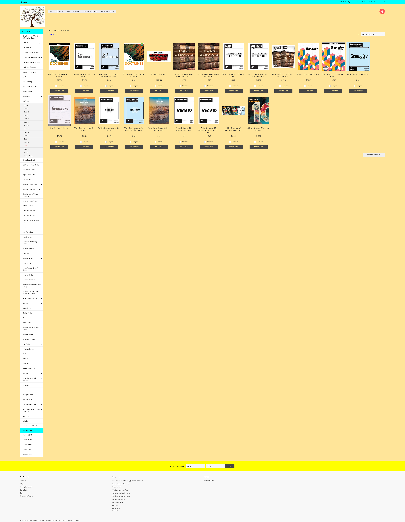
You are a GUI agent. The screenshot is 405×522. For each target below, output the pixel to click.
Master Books (27, 313)
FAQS (61, 11)
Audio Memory (27, 82)
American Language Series (31, 62)
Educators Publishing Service (30, 243)
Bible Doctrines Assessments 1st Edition (84, 75)
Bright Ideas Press (29, 175)
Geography (26, 253)
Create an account (379, 2)
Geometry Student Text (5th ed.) (308, 74)
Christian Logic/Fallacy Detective (30, 195)
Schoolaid (26, 385)
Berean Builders (28, 91)
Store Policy (87, 11)
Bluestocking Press (29, 170)
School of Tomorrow (29, 390)
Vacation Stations (29, 156)
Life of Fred (26, 303)
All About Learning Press (31, 53)
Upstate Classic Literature (31, 404)
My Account (351, 2)
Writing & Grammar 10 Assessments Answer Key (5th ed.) (208, 130)
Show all (115, 511)
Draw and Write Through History (31, 221)
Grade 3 (26, 122)
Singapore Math (28, 395)
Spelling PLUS (27, 400)
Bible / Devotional (29, 160)
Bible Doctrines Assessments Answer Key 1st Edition (108, 75)
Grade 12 (26, 152)
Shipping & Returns (107, 11)
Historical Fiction (28, 275)
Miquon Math (27, 323)
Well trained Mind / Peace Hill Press (31, 410)
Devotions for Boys (29, 211)
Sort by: (357, 34)
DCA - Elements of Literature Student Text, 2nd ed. (183, 75)
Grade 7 (26, 136)
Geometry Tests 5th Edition (59, 128)
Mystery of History (29, 339)
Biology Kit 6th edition (158, 74)
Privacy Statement (73, 11)
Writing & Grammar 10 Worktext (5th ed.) (258, 129)
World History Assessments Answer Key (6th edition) (133, 129)
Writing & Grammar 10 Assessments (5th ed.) (183, 129)
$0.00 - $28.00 (27, 435)
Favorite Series (28, 258)
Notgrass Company (29, 349)
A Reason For (27, 48)
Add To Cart (59, 91)
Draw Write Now (28, 232)
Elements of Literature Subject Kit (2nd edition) (282, 75)
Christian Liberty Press (30, 184)
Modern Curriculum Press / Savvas (31, 329)
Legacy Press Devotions (30, 298)
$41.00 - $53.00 (28, 445)
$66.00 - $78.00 (28, 454)
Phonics (25, 373)
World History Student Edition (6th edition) (158, 129)
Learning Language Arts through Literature (31, 293)
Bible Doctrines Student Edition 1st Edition (133, 75)
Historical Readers (29, 280)
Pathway (25, 359)
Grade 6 (26, 132)
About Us (52, 11)
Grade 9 (26, 142)
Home (49, 30)
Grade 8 (26, 139)
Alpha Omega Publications (31, 57)
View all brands (209, 480)
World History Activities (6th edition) (83, 129)
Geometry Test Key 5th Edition (357, 74)
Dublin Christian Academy (31, 43)
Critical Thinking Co (29, 206)
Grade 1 (26, 115)
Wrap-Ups (26, 416)
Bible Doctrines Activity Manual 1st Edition (58, 75)
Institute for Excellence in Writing (32, 286)
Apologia (26, 77)
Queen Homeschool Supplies (29, 379)
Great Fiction (27, 263)
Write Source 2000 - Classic (32, 426)
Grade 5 (26, 129)
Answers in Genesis (29, 72)
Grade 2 (26, 119)
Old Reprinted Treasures (31, 354)
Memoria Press (27, 318)
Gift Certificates (361, 2)
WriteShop (26, 421)
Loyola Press (27, 308)
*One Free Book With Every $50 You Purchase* (31, 37)
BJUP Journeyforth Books (31, 165)
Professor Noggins (29, 368)
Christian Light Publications (32, 189)
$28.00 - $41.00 (28, 440)
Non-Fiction (26, 344)
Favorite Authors (28, 249)
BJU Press (26, 101)
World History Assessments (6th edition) (108, 129)
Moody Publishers (28, 334)
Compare (61, 86)
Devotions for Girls (29, 215)
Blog (95, 11)
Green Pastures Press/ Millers (30, 269)
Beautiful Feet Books (30, 87)
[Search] (21, 2)
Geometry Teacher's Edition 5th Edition (332, 75)
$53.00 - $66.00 (28, 449)
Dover (24, 227)
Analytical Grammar (29, 67)
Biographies (26, 96)
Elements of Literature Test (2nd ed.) (233, 75)
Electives (26, 105)
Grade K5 (26, 112)
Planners (26, 364)
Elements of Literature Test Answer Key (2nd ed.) (257, 75)
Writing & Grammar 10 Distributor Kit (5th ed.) (233, 129)
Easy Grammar (27, 237)
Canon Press (27, 179)
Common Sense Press (30, 201)
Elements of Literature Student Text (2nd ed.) (208, 75)
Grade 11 (26, 149)
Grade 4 (26, 125)
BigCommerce (76, 520)
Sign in (370, 2)
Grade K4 (26, 109)
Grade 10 (26, 146)
